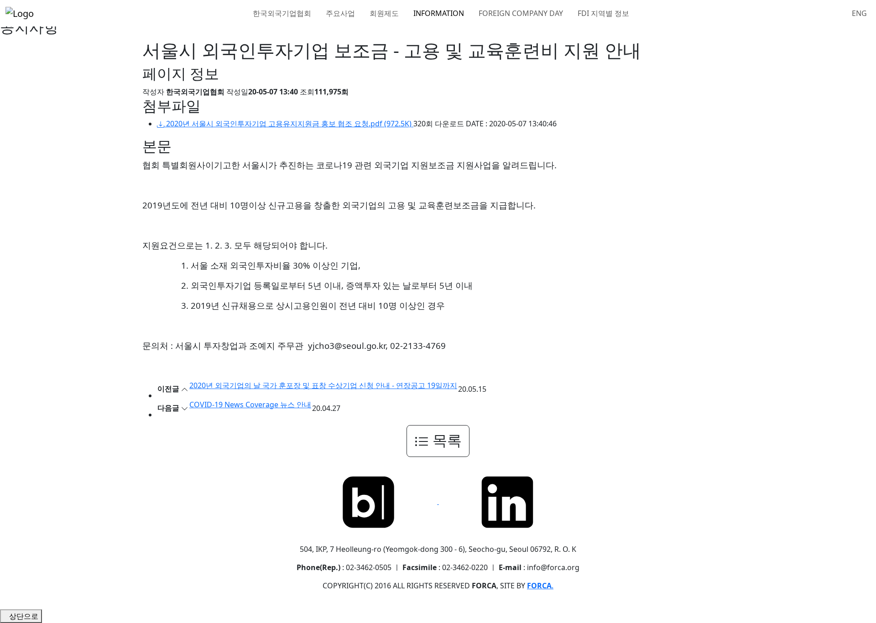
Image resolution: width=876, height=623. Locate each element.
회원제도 (385, 13)
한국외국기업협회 (283, 13)
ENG (859, 13)
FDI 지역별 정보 (604, 13)
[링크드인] (507, 501)
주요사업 (341, 13)
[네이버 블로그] (369, 501)
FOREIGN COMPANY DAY (522, 13)
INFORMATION (439, 13)
